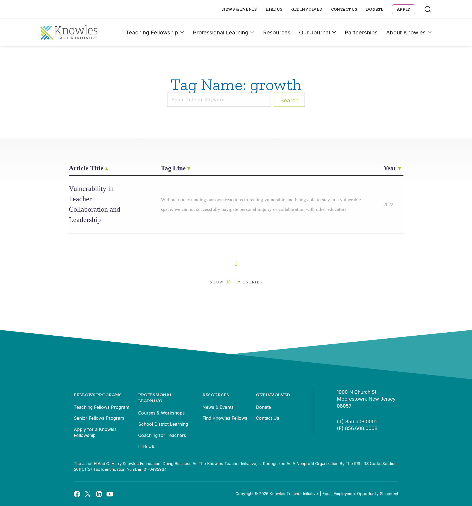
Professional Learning (220, 32)
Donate (374, 9)
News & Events (239, 9)
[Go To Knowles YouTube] (110, 493)
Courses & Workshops (161, 413)
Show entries (236, 282)
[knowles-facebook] (77, 493)
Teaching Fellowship (152, 32)
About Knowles (406, 32)
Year (390, 168)
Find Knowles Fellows (224, 418)
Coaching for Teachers (162, 435)
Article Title (86, 168)
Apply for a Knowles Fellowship (95, 432)
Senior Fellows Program (99, 418)
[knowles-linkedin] (99, 493)
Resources (276, 32)
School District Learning (163, 424)
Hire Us (274, 9)
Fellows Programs (98, 394)
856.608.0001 (361, 421)
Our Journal (314, 32)
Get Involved (306, 9)
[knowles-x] (88, 493)
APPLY (404, 9)
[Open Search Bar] (428, 9)
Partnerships (361, 32)
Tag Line (173, 168)
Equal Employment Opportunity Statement (360, 493)
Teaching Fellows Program (101, 407)
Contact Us (344, 9)
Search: (289, 100)
